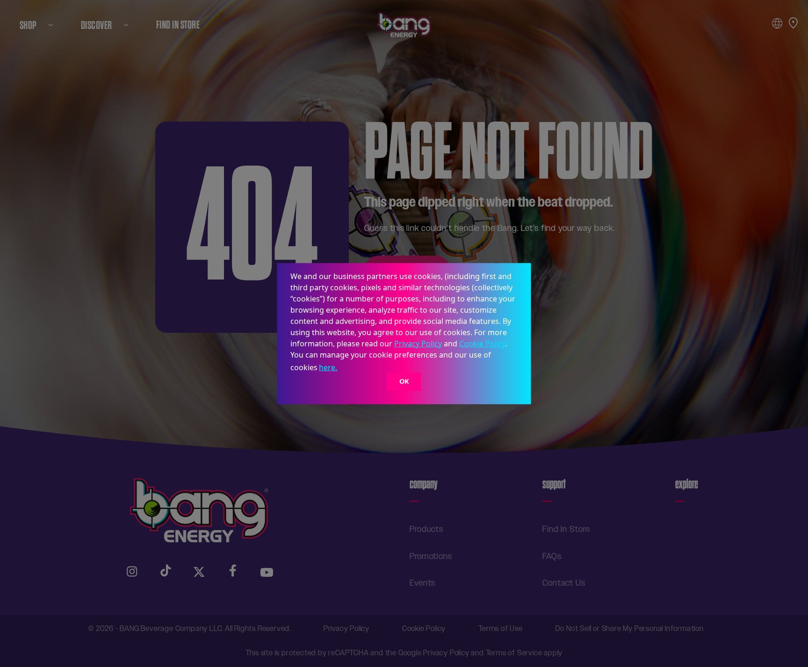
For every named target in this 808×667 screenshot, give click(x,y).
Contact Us (563, 583)
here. (328, 367)
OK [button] (404, 381)
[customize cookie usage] (348, 369)
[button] (342, 368)
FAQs (552, 556)
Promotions (431, 556)
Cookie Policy (482, 343)
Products (426, 529)
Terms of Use (500, 628)
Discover (96, 25)
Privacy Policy (418, 343)
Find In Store (178, 25)
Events (422, 583)
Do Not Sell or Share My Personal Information (630, 628)
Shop (28, 25)
